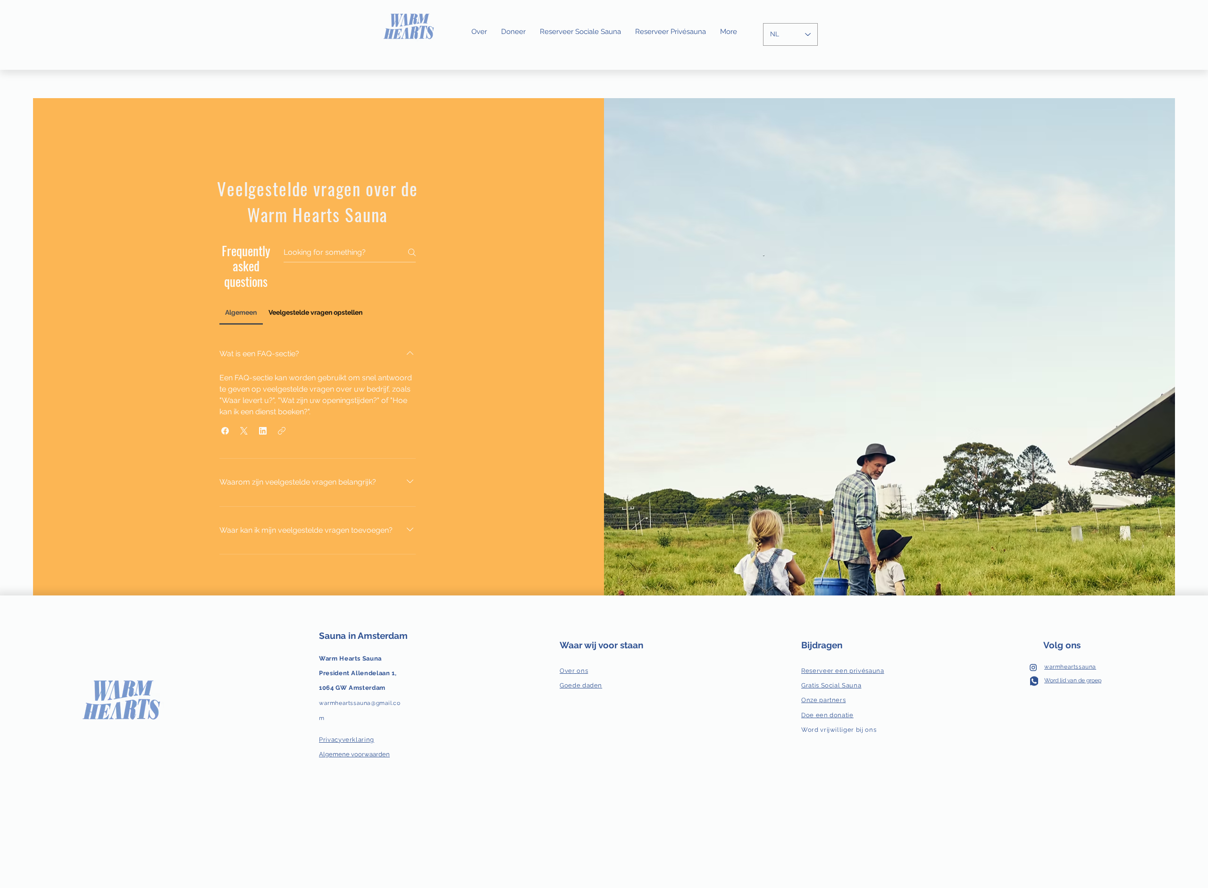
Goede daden (581, 685)
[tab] (241, 312)
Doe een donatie (827, 715)
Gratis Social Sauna (831, 685)
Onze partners (823, 700)
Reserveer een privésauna (842, 670)
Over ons (574, 670)
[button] (225, 430)
